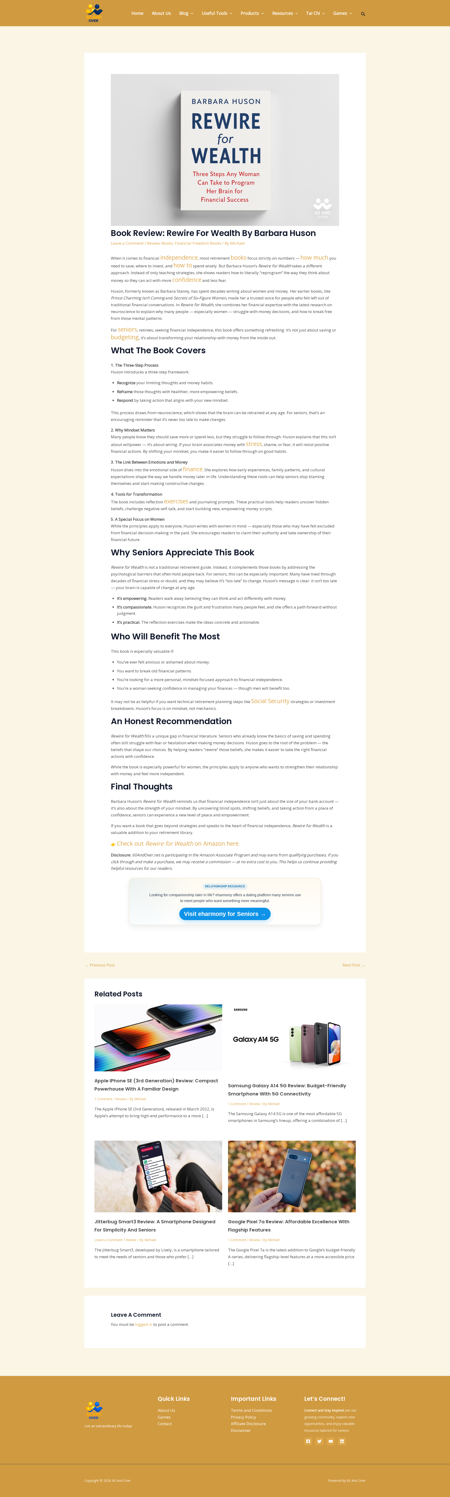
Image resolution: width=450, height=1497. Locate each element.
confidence (186, 280)
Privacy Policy (243, 1417)
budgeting (125, 337)
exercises (176, 501)
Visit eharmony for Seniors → (225, 914)
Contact (165, 1423)
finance (192, 469)
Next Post (354, 965)
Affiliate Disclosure (248, 1423)
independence (179, 257)
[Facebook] (308, 1441)
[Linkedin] (342, 1441)
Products (250, 13)
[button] (190, 13)
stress (254, 444)
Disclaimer (241, 1430)
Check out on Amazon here (178, 843)
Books (167, 243)
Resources (282, 13)
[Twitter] (319, 1441)
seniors (127, 329)
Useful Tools (214, 13)
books (239, 257)
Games (340, 13)
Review (153, 243)
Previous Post (100, 965)
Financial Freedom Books (198, 243)
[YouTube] (331, 1441)
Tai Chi (313, 13)
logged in (143, 1324)
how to (182, 265)
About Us (161, 13)
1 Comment (103, 1099)
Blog (183, 13)
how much (314, 257)
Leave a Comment (127, 243)
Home (137, 13)
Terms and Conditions (251, 1410)
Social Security (270, 701)
